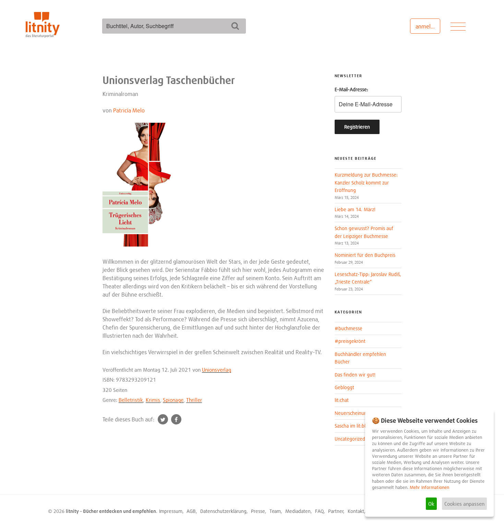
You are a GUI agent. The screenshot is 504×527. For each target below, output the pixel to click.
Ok (431, 504)
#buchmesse (348, 328)
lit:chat (342, 400)
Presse (258, 511)
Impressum (170, 511)
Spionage (173, 400)
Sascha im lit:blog (353, 426)
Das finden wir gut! (355, 375)
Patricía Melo (129, 110)
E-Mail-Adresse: (351, 89)
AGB (191, 511)
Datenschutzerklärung (223, 511)
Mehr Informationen (429, 487)
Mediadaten (298, 511)
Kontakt (356, 511)
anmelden (428, 26)
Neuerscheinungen (355, 413)
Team (275, 511)
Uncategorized (350, 439)
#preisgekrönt (350, 341)
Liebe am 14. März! (355, 209)
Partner (336, 511)
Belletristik (131, 400)
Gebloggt (344, 387)
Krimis (153, 400)
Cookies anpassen (464, 504)
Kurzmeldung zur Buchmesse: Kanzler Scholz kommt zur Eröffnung (366, 182)
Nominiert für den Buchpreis (365, 255)
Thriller (194, 400)
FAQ (319, 511)
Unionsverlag (216, 370)
